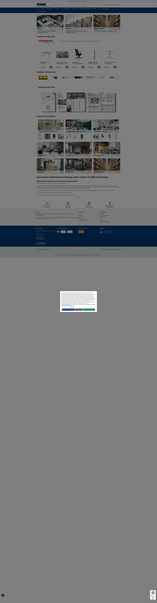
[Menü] (155, 591)
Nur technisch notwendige (68, 309)
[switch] (153, 598)
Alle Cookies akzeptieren (89, 309)
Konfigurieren (79, 309)
